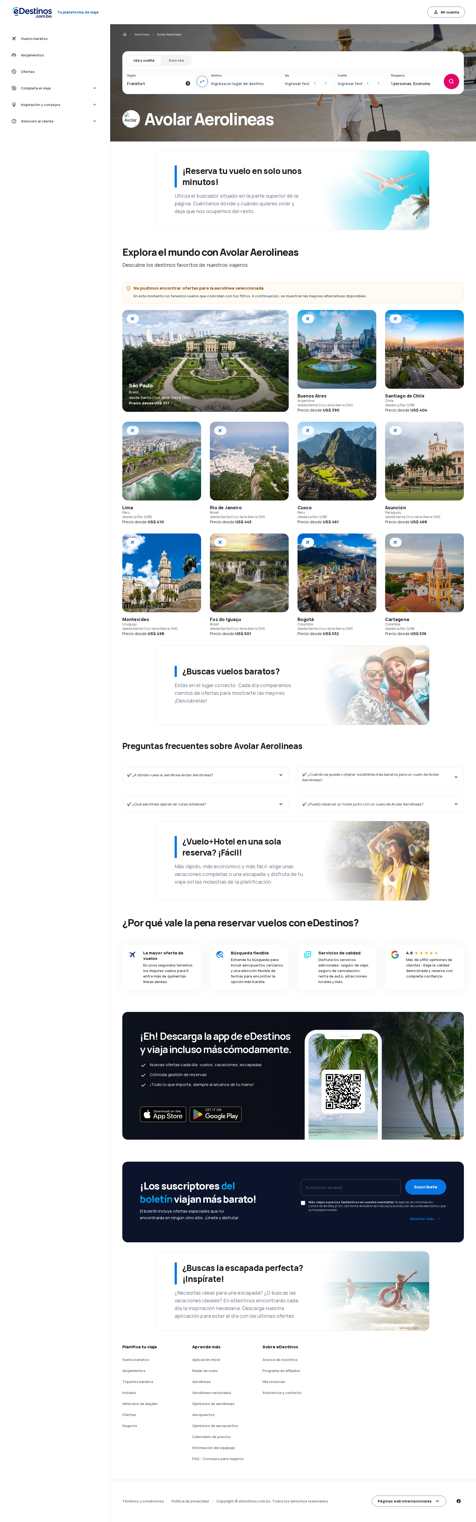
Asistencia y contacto (282, 1392)
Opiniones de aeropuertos (215, 1425)
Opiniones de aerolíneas (213, 1403)
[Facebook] (458, 1501)
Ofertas (129, 1414)
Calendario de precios (211, 1436)
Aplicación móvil (206, 1359)
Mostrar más (422, 1218)
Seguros (129, 1425)
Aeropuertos (203, 1414)
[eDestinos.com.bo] (124, 34)
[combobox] (154, 83)
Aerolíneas (141, 34)
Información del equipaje (213, 1447)
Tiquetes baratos (137, 1381)
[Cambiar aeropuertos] (202, 81)
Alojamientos (133, 1370)
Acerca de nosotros (280, 1359)
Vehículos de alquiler (140, 1403)
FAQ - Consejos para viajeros (218, 1458)
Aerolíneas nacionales (211, 1392)
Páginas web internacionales (405, 1501)
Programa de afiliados (281, 1370)
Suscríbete (425, 1187)
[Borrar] (187, 83)
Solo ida (176, 60)
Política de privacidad (190, 1501)
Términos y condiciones (143, 1501)
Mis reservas (274, 1381)
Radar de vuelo (205, 1370)
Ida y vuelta (144, 60)
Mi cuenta (450, 12)
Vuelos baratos (135, 1359)
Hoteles (129, 1392)
